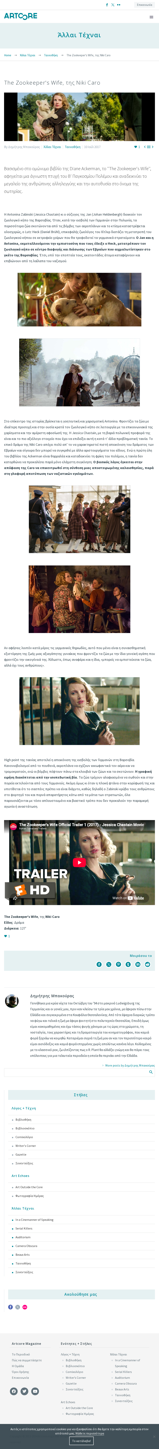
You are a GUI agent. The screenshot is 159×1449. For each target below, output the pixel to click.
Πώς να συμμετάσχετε (27, 1360)
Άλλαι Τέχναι (52, 147)
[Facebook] (107, 4)
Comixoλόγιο (24, 1137)
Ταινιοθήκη (72, 147)
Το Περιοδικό (21, 1354)
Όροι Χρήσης (20, 1372)
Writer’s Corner (76, 1378)
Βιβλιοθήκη (23, 1119)
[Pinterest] (118, 964)
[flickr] (24, 1308)
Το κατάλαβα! (81, 1441)
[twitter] (17, 1308)
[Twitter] (113, 4)
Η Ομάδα (18, 1366)
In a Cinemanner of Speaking (35, 1220)
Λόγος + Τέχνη (24, 1108)
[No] (154, 1437)
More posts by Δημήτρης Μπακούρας (130, 1065)
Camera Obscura (26, 1246)
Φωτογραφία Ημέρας (30, 1196)
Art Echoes (20, 1176)
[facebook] (10, 1308)
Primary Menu (151, 17)
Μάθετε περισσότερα (89, 1433)
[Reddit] (147, 964)
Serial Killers (24, 1228)
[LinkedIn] (137, 964)
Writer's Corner (26, 1146)
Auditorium (23, 1237)
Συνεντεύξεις (24, 1163)
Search (151, 1072)
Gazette (21, 1154)
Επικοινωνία (144, 5)
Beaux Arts (23, 1254)
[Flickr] (119, 4)
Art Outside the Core (29, 1187)
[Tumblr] (128, 964)
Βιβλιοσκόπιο (25, 1128)
